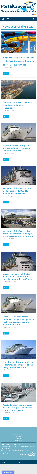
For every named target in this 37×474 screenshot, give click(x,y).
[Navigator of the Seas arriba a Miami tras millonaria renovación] (18, 81)
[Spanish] (35, 14)
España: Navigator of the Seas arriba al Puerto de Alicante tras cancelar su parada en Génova (18, 276)
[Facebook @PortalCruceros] (2, 453)
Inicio (18, 433)
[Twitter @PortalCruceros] (4, 453)
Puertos (18, 438)
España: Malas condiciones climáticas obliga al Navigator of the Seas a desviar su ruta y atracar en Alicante (18, 320)
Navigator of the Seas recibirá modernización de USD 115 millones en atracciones (17, 191)
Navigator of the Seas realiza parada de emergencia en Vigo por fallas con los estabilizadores (18, 234)
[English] (33, 14)
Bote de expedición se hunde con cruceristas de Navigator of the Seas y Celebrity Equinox (18, 365)
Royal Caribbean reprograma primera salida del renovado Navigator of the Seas (17, 148)
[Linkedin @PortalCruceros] (8, 453)
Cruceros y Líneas (18, 435)
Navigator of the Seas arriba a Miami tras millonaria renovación (17, 105)
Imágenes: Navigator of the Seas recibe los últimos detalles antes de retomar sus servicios (18, 61)
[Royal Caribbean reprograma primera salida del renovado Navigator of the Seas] (18, 124)
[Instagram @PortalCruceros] (6, 453)
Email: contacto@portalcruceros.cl (12, 444)
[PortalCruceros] (3, 19)
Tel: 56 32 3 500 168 (7, 450)
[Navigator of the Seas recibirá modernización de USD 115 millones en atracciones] (18, 167)
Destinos (18, 437)
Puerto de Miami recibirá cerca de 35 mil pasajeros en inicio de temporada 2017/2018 (17, 407)
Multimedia (18, 440)
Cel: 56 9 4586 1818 (21, 450)
